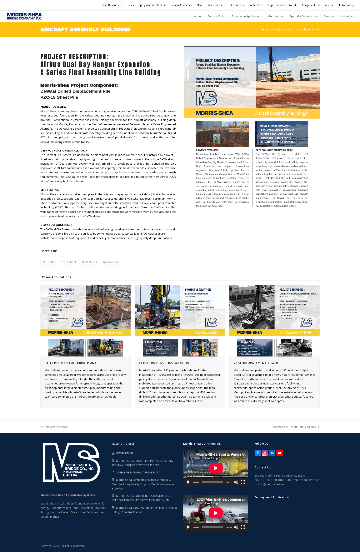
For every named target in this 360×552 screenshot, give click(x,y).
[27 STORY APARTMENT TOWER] (274, 320)
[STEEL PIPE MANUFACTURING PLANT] (85, 320)
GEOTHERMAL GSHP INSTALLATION (164, 363)
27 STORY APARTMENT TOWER (256, 363)
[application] (215, 468)
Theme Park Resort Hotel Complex (294, 427)
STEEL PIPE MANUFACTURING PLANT (70, 363)
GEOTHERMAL (125, 453)
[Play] (188, 482)
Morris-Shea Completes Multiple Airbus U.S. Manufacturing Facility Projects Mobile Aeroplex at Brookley (143, 484)
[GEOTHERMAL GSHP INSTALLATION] (180, 320)
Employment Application (272, 497)
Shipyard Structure (54, 427)
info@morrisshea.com (272, 484)
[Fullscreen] (243, 482)
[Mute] (236, 482)
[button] (49, 262)
